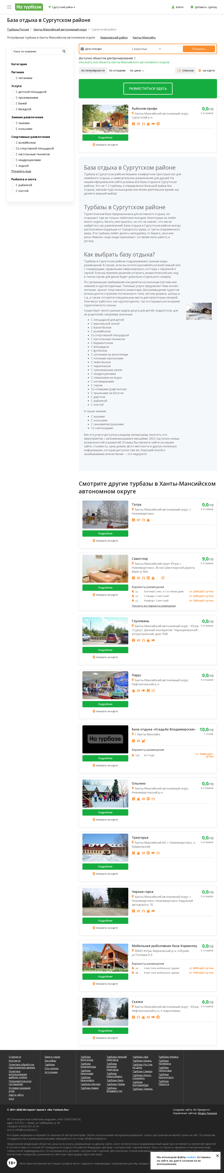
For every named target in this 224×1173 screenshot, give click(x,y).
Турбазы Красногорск (166, 1076)
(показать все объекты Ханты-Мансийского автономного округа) (124, 62)
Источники (51, 1072)
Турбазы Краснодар (86, 1072)
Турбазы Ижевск (168, 1056)
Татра (136, 504)
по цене (136, 70)
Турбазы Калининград (88, 1065)
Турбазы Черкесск (164, 1083)
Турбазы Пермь (116, 1084)
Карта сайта (16, 1094)
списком (188, 70)
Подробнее (105, 137)
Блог (11, 1098)
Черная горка (142, 892)
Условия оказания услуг (19, 1089)
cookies (191, 1157)
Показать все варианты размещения (154, 606)
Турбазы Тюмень (142, 1088)
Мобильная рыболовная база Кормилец (164, 946)
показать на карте (107, 144)
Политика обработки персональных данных (22, 1066)
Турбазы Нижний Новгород (117, 1058)
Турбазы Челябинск (165, 1062)
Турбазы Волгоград (86, 1058)
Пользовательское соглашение (20, 1083)
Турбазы (50, 1064)
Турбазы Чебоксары (165, 1069)
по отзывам (117, 70)
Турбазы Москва (90, 1084)
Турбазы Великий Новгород (112, 1066)
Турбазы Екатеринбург (140, 1083)
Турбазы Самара (142, 1071)
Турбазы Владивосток (114, 1089)
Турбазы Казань (142, 1060)
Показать (199, 49)
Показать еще (21, 171)
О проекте (15, 1056)
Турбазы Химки (89, 1087)
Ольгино (139, 783)
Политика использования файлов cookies (18, 1074)
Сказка (137, 1002)
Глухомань (140, 621)
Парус (136, 675)
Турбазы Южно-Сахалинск (142, 1077)
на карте (209, 70)
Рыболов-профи (144, 108)
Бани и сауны (52, 1056)
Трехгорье (140, 837)
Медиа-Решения (207, 1113)
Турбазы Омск (115, 1080)
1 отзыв (208, 734)
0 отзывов (207, 113)
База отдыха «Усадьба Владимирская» (163, 729)
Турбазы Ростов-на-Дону (142, 1066)
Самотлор (140, 558)
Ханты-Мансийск (144, 37)
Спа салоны (51, 1068)
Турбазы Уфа (140, 1056)
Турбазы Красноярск (87, 1079)
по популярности (93, 70)
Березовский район (114, 37)
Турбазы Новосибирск (114, 1075)
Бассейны (50, 1060)
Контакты (14, 1060)
